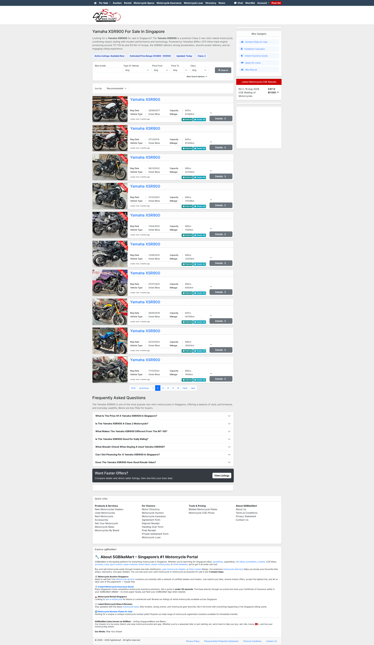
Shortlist (250, 2)
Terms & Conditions (246, 512)
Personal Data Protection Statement (221, 641)
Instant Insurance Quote (256, 55)
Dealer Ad (200, 119)
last (193, 388)
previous (144, 388)
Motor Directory (151, 509)
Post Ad (276, 2)
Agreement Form (151, 519)
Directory (210, 2)
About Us (241, 509)
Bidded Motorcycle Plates (203, 509)
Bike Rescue (251, 69)
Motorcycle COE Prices (201, 512)
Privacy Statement (246, 516)
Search (224, 70)
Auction (117, 2)
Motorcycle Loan (193, 2)
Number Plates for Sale (256, 42)
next (185, 388)
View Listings (221, 475)
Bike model (100, 65)
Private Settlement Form (155, 533)
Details (219, 118)
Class (193, 65)
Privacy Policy (193, 641)
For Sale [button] (104, 2)
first (133, 388)
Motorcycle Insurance (169, 2)
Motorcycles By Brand (107, 530)
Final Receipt (149, 530)
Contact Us (242, 519)
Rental (127, 2)
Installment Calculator (254, 49)
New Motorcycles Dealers (109, 509)
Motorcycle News (104, 526)
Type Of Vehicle (131, 65)
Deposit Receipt (151, 523)
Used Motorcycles (105, 512)
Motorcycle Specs (144, 2)
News (222, 2)
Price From (157, 65)
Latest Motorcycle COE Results (259, 81)
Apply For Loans (253, 63)
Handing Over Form (152, 526)
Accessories (101, 519)
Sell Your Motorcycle (106, 523)
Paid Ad (188, 119)
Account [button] (262, 2)
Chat (240, 2)
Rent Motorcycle (104, 516)
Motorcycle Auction (153, 512)
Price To (175, 65)
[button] (197, 76)
